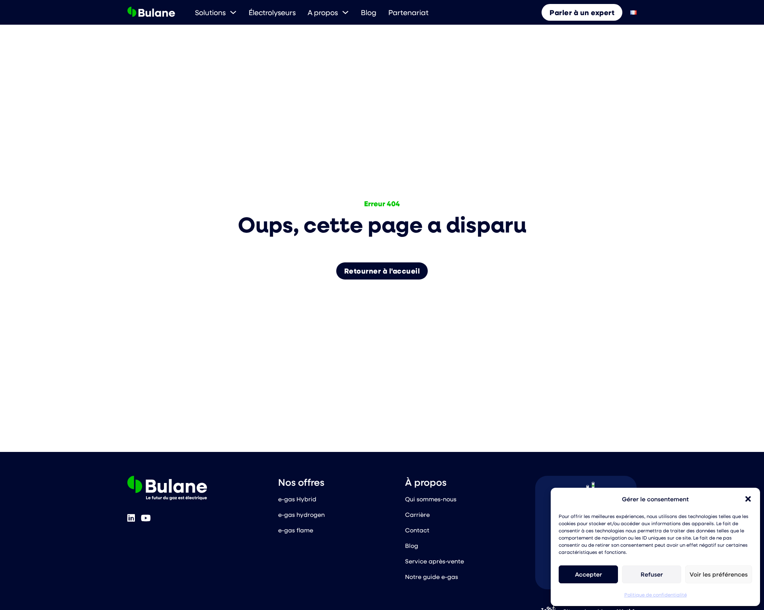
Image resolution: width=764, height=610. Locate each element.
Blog (368, 12)
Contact (417, 530)
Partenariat (408, 12)
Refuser (652, 574)
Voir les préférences (719, 574)
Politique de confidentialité (655, 594)
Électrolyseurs (272, 12)
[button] (748, 499)
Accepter (588, 574)
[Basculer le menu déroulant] (233, 12)
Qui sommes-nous (430, 499)
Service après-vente (434, 561)
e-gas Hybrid (297, 499)
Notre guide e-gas (431, 577)
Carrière (417, 514)
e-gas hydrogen (301, 514)
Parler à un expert (582, 12)
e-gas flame (295, 530)
